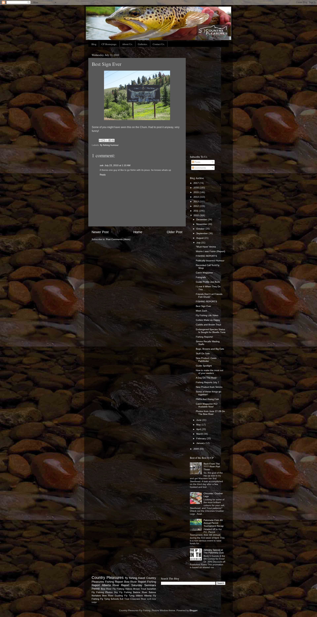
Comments (200, 168)
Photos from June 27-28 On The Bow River (210, 412)
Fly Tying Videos (133, 595)
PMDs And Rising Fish (207, 399)
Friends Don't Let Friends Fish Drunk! (209, 295)
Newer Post (100, 232)
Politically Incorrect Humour (210, 260)
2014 (196, 197)
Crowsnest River (138, 599)
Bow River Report (135, 581)
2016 (196, 187)
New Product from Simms (209, 387)
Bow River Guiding (112, 595)
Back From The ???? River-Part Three (212, 466)
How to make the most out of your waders (209, 371)
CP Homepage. (109, 44)
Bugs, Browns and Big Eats (210, 349)
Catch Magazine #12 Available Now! (206, 405)
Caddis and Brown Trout (208, 324)
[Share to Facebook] (109, 140)
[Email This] (100, 140)
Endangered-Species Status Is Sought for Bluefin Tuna (210, 331)
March (200, 434)
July (198, 242)
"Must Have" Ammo (206, 246)
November (202, 224)
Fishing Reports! (204, 336)
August (200, 238)
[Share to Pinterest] (113, 140)
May (198, 424)
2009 (196, 449)
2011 (196, 210)
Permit (96, 588)
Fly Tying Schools (109, 599)
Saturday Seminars (143, 585)
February (201, 438)
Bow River (106, 588)
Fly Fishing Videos (122, 588)
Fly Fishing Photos (102, 592)
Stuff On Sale (203, 353)
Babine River (140, 592)
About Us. (127, 44)
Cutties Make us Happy (208, 320)
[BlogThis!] (103, 140)
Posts (197, 162)
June (199, 420)
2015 (196, 192)
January (200, 443)
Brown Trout (139, 588)
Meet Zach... (202, 310)
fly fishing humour (109, 145)
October (200, 228)
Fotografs (201, 277)
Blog (93, 44)
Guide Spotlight (204, 365)
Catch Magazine (204, 272)
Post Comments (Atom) (118, 239)
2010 (196, 215)
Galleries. (143, 44)
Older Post (174, 232)
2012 (196, 206)
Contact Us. (159, 44)
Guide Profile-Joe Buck (208, 282)
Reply (103, 174)
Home (137, 232)
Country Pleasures (108, 577)
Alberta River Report (115, 585)
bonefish (151, 588)
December (202, 219)
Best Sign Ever (203, 306)
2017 (196, 183)
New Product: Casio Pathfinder (206, 359)
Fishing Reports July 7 (207, 382)
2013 (196, 201)
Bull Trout (124, 599)
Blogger (193, 610)
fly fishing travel (135, 578)
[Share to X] (106, 140)
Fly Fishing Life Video (207, 315)
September (202, 233)
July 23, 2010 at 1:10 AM (117, 165)
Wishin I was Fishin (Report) (210, 251)
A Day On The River (206, 377)
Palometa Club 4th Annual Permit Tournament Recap (214, 523)
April (199, 429)
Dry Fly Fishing (122, 592)
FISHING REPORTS (206, 256)
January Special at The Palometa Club (214, 551)
